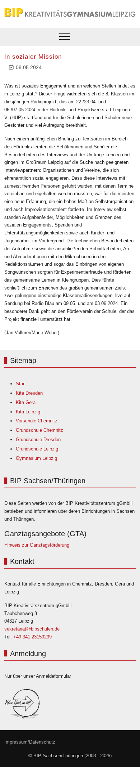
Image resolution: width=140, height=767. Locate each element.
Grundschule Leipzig (37, 449)
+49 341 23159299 (32, 637)
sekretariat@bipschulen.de (32, 629)
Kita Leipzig (28, 411)
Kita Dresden (29, 393)
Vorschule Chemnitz (36, 420)
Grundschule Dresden (38, 439)
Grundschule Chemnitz (39, 430)
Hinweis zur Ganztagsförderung (36, 545)
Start (21, 383)
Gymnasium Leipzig (36, 458)
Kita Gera (26, 402)
